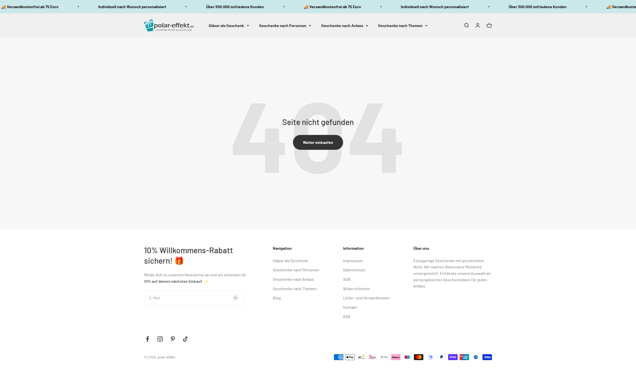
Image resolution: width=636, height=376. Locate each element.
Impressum (353, 260)
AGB (347, 279)
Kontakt (350, 307)
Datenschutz (354, 269)
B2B (346, 316)
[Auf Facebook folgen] (147, 339)
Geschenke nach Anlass (342, 25)
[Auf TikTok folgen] (185, 339)
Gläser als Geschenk (226, 25)
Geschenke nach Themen (400, 25)
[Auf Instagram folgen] (160, 339)
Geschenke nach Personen (282, 25)
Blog (277, 297)
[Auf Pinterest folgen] (172, 339)
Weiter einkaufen (318, 142)
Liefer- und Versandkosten (366, 297)
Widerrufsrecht (356, 288)
